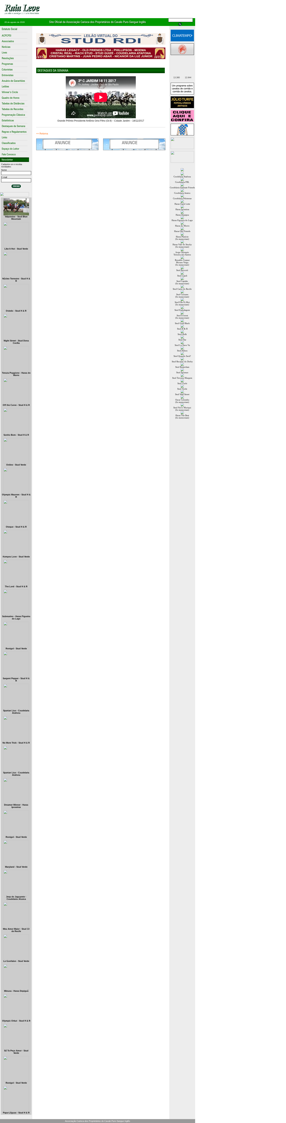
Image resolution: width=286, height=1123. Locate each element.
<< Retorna (42, 133)
